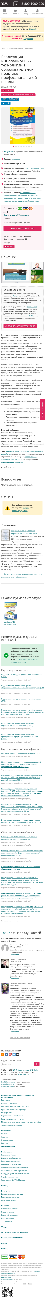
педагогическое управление (15, 201)
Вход (26, 13)
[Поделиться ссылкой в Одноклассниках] (8, 103)
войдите (26, 508)
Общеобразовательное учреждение (14, 1167)
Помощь (5, 1185)
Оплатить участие (23, 228)
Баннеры (4, 1143)
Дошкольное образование (11, 1158)
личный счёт (32, 307)
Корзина (15, 13)
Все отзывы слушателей (20, 1038)
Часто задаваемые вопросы (11, 1125)
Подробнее (34, 29)
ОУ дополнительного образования (14, 1171)
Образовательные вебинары (12, 1116)
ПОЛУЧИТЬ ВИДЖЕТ (10, 99)
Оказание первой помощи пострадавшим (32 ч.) (21, 753)
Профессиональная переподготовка (14, 1106)
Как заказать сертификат (10, 1161)
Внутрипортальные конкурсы (12, 1194)
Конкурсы (5, 1191)
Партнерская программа (12, 1238)
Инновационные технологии (15, 195)
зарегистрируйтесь (20, 511)
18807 (5, 933)
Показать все (33, 201)
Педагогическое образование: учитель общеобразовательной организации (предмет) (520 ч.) (22, 688)
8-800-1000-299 (32, 4)
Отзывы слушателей (9, 1103)
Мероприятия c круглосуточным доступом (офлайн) (21, 1122)
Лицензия (8, 152)
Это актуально (6, 1221)
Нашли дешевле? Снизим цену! (17, 215)
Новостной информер (9, 1215)
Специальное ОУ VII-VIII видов (13, 1180)
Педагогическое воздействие (29, 198)
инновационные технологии (17, 451)
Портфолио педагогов (9, 1177)
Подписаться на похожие (18, 95)
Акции (4, 1243)
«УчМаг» (15, 296)
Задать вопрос (42, 409)
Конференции (6, 1113)
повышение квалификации (12, 462)
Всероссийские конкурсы (10, 1197)
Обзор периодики (7, 1218)
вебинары (16, 159)
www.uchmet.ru (6, 1277)
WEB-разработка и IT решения (14, 1232)
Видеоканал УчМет (8, 1155)
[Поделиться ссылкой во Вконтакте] (3, 103)
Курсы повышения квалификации (13, 1110)
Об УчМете (6, 1131)
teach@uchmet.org (8, 1082)
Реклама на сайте (8, 1146)
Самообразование (28, 193)
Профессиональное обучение (12, 1119)
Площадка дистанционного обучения (15, 1174)
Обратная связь (7, 1140)
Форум (4, 1227)
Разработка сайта (6, 1279)
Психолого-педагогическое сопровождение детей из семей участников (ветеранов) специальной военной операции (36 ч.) (21, 777)
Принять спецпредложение (21, 326)
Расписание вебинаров (10, 921)
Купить (10, 246)
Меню (4, 13)
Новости (5, 1206)
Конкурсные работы (8, 1200)
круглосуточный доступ (34, 168)
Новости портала (7, 1212)
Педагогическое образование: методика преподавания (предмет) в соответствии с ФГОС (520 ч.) (21, 736)
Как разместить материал (11, 1164)
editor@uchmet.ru (7, 1084)
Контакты (4, 1134)
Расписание (5, 1100)
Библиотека (6, 1152)
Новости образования (9, 1209)
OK (37, 1064)
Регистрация (37, 13)
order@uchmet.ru (7, 1086)
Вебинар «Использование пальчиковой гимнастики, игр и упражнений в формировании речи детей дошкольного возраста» (22, 853)
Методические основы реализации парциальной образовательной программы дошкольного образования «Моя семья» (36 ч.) (21, 764)
